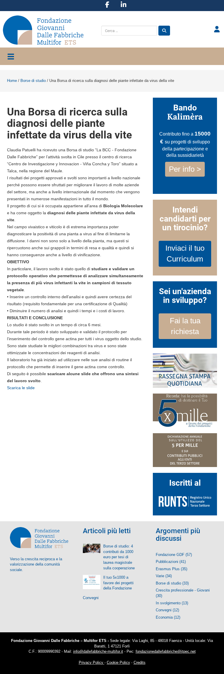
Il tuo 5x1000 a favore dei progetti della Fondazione (118, 582)
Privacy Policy (91, 662)
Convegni (91, 598)
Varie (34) (164, 576)
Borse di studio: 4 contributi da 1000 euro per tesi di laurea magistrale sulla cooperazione (119, 557)
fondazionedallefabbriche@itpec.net (166, 651)
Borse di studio (33, 80)
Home (12, 80)
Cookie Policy (118, 662)
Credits (140, 662)
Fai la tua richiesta (185, 326)
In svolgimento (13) (172, 603)
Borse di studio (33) (172, 583)
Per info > (185, 169)
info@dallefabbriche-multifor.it (98, 651)
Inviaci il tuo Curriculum (184, 253)
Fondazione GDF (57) (174, 554)
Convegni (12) (167, 610)
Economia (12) (168, 617)
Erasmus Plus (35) (171, 569)
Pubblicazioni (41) (171, 561)
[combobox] (129, 31)
